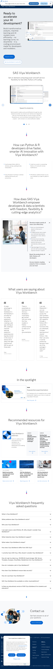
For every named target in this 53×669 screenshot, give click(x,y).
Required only (21, 655)
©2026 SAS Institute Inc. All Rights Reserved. (41, 665)
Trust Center (28, 665)
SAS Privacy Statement (23, 645)
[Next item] (50, 105)
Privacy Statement (13, 665)
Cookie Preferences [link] (4, 665)
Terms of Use (21, 665)
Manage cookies (16, 659)
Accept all (11, 655)
